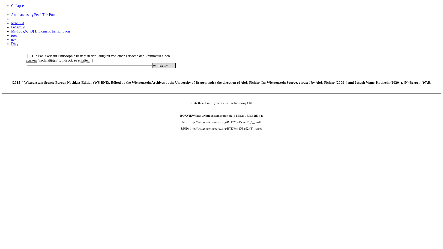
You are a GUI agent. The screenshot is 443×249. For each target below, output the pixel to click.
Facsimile (18, 27)
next (14, 40)
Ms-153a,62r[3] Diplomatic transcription (40, 31)
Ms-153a (17, 23)
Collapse (17, 6)
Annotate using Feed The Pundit (34, 15)
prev (14, 35)
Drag (14, 44)
